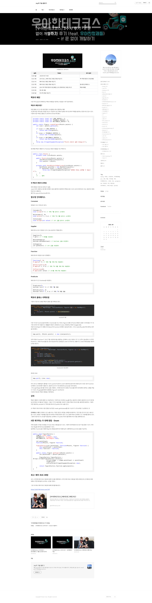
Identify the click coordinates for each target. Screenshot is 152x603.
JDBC (104, 119)
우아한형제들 (105, 149)
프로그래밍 (104, 84)
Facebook (103, 206)
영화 (102, 163)
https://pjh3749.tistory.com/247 (40, 489)
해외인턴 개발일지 (107, 105)
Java (104, 88)
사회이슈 (103, 160)
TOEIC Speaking (107, 156)
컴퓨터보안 (105, 109)
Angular (104, 113)
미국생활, (111, 179)
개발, (107, 179)
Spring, (102, 176)
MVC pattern (106, 120)
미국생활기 (104, 142)
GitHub (108, 584)
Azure (104, 117)
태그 (43, 9)
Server (104, 126)
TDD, (113, 181)
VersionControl (106, 134)
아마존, (106, 176)
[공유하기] (36, 517)
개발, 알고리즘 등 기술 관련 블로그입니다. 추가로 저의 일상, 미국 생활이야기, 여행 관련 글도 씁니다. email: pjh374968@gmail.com (59, 568)
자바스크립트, (110, 185)
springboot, (117, 181)
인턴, (104, 179)
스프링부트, (110, 176)
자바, (115, 179)
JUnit (104, 96)
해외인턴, (112, 183)
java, (102, 179)
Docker (104, 107)
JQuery (104, 138)
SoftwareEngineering (108, 128)
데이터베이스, (104, 185)
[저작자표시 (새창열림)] (47, 517)
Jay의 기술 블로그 (41, 3)
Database (105, 90)
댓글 (32, 558)
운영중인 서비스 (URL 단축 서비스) (111, 588)
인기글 (106, 191)
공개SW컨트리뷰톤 (107, 94)
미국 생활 (105, 144)
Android (105, 122)
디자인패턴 (105, 111)
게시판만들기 (105, 132)
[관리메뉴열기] (149, 3)
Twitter (109, 206)
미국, (109, 183)
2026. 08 (110, 224)
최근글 (102, 191)
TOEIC (104, 158)
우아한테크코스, (104, 181)
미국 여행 (105, 146)
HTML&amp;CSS (106, 139)
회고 (104, 92)
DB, (101, 183)
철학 (103, 166)
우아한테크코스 (106, 151)
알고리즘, (116, 185)
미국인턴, (105, 183)
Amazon (105, 124)
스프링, (109, 181)
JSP (104, 136)
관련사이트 (108, 596)
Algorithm (105, 98)
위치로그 (62, 9)
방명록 (71, 9)
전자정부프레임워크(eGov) (109, 101)
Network (105, 103)
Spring (104, 86)
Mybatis (105, 130)
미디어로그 (52, 9)
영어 (103, 154)
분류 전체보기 (105, 81)
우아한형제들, (117, 176)
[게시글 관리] (38, 517)
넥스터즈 (105, 100)
